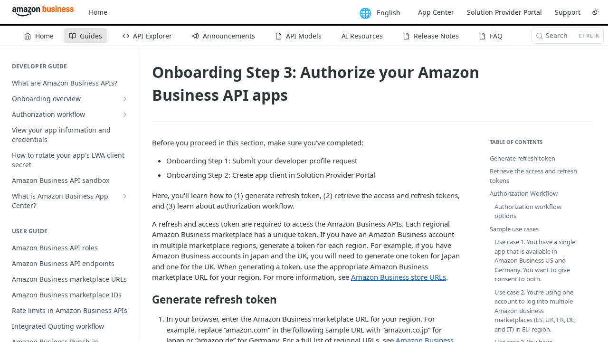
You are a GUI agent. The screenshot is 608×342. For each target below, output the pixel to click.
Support (567, 12)
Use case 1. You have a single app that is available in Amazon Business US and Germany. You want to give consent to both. (534, 260)
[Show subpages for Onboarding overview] (125, 99)
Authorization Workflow (524, 193)
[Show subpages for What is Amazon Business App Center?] (125, 196)
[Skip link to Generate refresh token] (146, 300)
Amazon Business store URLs (398, 277)
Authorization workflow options (527, 211)
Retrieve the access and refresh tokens (533, 176)
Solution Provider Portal (504, 12)
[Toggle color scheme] (595, 11)
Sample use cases (514, 229)
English (388, 12)
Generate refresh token (522, 158)
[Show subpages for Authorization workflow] (125, 114)
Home (98, 12)
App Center (436, 12)
